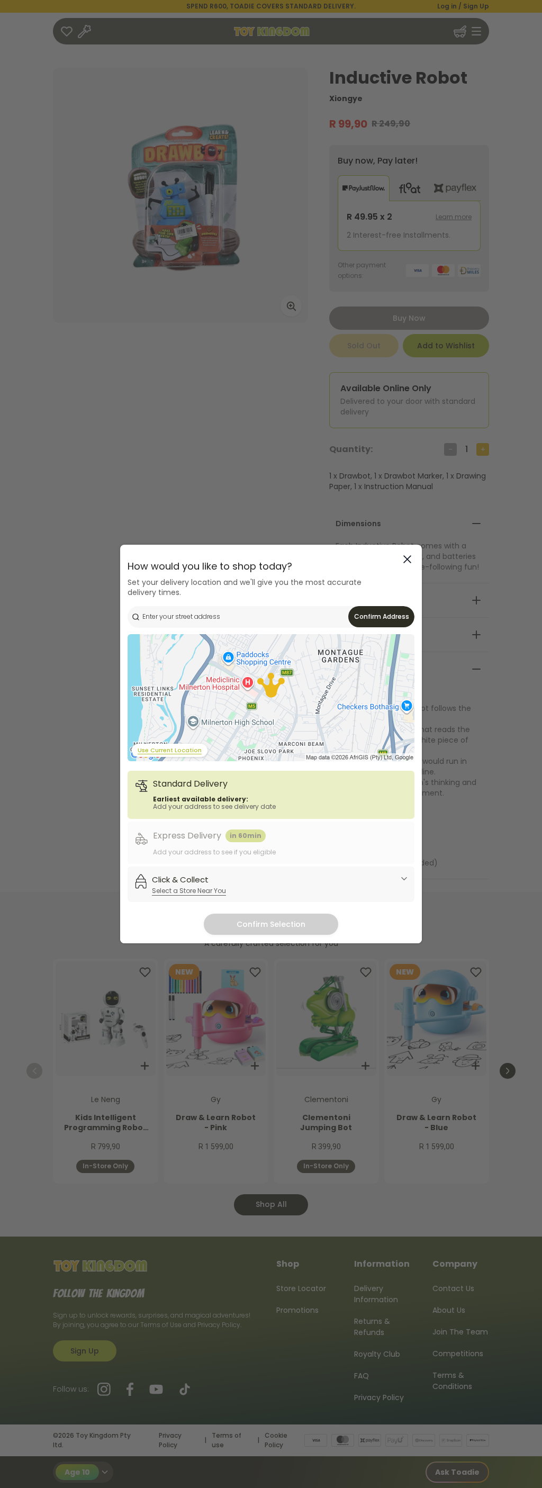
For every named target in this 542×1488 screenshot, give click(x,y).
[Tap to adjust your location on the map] (271, 697)
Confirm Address (381, 616)
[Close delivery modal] (407, 559)
